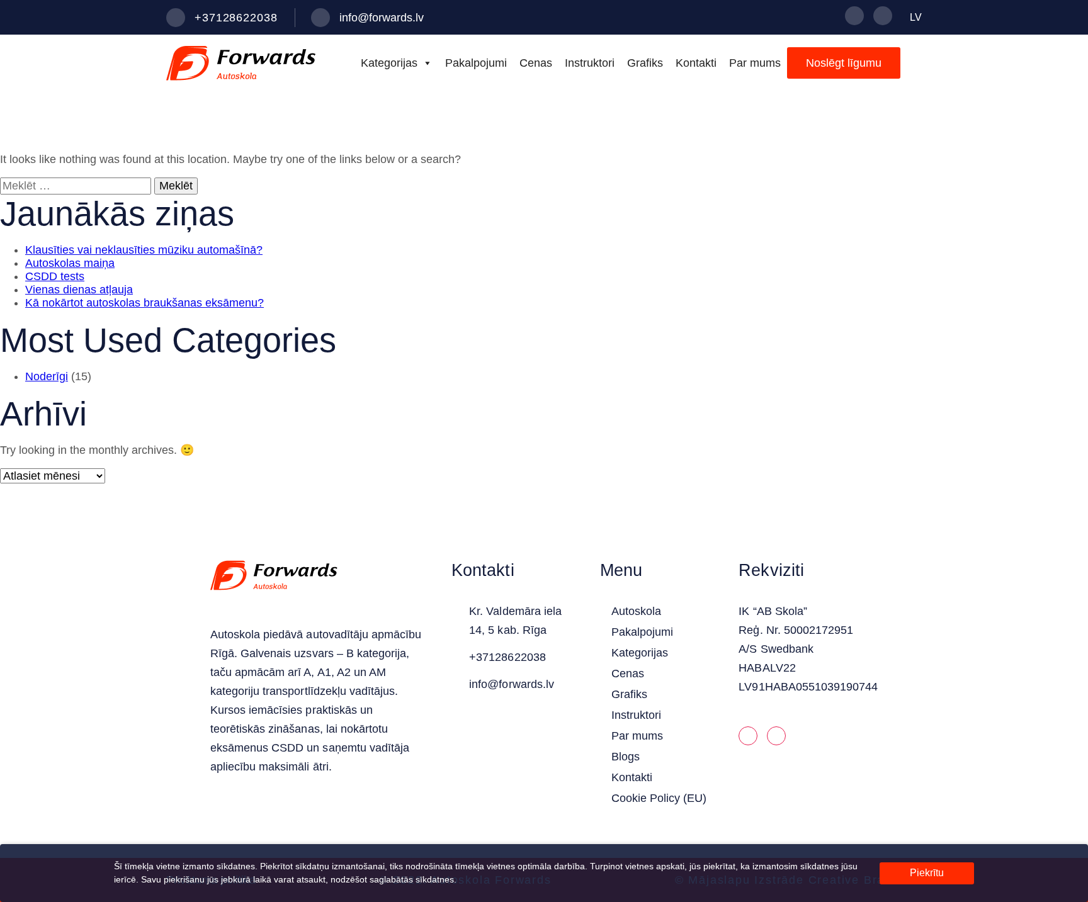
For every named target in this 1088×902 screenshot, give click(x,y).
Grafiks (645, 63)
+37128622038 (236, 17)
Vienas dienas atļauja (79, 289)
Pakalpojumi (476, 63)
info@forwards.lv (381, 17)
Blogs (625, 756)
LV (916, 17)
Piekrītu (927, 872)
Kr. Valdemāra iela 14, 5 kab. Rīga (515, 620)
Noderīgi (46, 376)
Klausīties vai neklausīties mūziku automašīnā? (144, 250)
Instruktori (590, 63)
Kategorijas (389, 63)
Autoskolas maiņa (70, 263)
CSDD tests (54, 276)
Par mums (755, 63)
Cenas (535, 63)
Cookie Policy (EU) (659, 798)
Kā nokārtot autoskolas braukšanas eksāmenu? (144, 302)
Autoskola (636, 611)
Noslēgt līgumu (843, 63)
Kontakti (696, 63)
